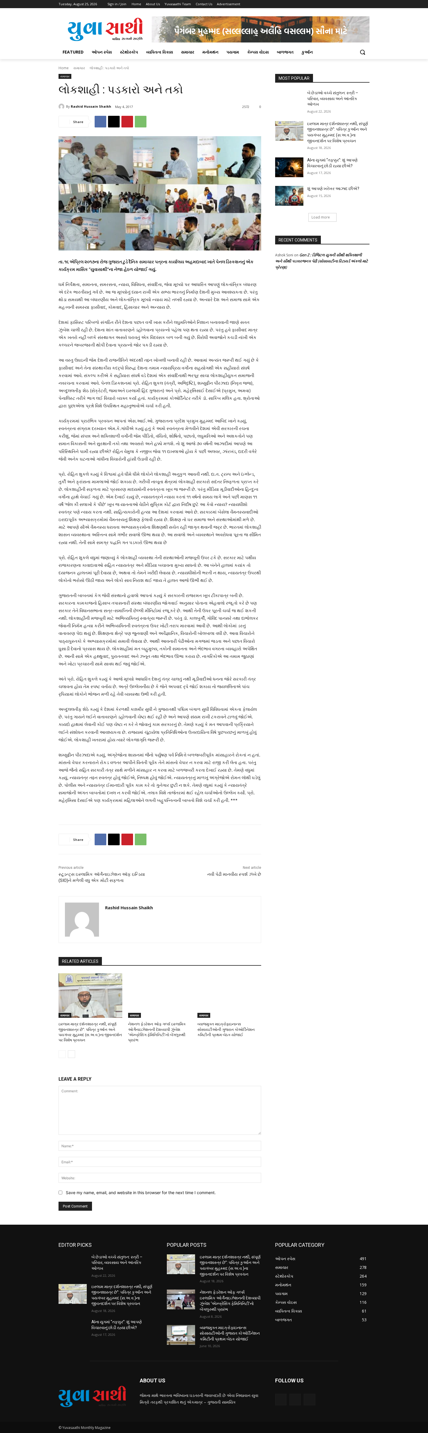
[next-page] (71, 1054)
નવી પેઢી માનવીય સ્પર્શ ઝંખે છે (234, 874)
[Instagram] (342, 4)
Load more (321, 217)
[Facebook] (333, 4)
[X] (350, 4)
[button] (362, 52)
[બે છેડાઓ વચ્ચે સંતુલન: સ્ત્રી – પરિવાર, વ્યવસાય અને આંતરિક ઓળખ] (289, 100)
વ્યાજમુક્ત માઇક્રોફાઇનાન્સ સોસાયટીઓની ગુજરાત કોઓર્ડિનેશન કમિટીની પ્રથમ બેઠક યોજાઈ (226, 1029)
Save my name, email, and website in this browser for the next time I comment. (141, 1192)
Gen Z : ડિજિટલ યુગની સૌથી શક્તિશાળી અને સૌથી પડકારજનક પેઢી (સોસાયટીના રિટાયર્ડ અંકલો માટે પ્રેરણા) (321, 261)
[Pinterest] (127, 121)
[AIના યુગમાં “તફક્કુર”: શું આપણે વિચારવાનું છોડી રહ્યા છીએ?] (289, 167)
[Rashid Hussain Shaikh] (62, 106)
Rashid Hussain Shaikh (91, 106)
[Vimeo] (358, 4)
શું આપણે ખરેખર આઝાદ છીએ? (333, 188)
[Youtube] (366, 4)
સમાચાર (79, 67)
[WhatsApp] (140, 121)
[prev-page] (62, 1054)
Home (64, 67)
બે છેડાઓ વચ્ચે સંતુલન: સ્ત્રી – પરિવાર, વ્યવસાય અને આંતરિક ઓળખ (332, 98)
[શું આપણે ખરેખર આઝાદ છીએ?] (289, 196)
